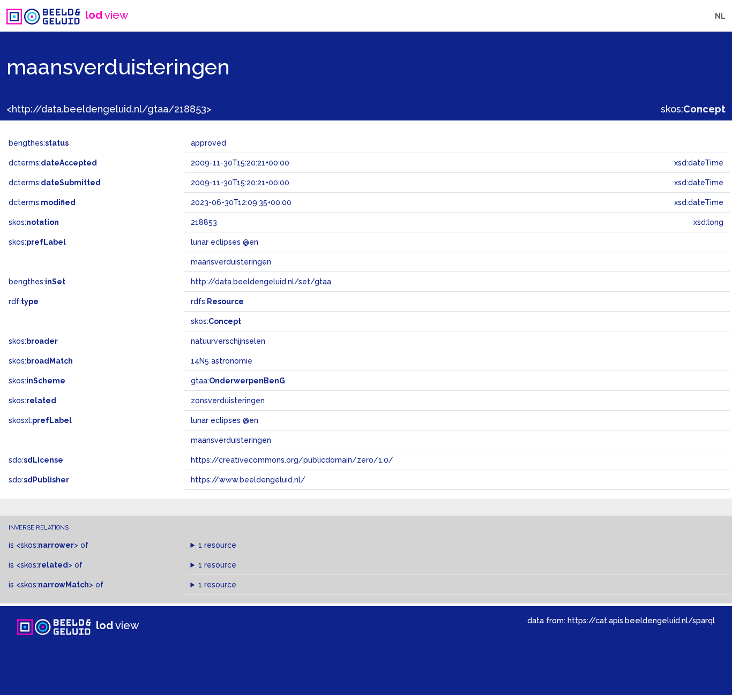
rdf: (24, 301)
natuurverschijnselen (228, 341)
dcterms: (53, 162)
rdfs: (217, 301)
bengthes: (39, 143)
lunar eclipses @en (224, 420)
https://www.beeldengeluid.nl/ (248, 479)
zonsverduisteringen (228, 400)
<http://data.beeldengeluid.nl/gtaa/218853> (108, 109)
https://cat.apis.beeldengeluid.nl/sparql (641, 620)
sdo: (36, 460)
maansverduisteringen (231, 440)
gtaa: (238, 380)
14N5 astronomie (221, 361)
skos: (693, 109)
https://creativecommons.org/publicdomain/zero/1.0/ (292, 460)
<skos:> (47, 545)
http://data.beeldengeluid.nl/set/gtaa (261, 281)
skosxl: (40, 420)
